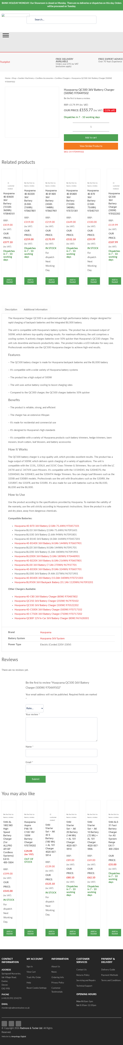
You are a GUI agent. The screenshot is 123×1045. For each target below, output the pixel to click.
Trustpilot (5, 62)
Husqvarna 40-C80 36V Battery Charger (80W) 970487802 (46, 596)
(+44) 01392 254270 (11, 998)
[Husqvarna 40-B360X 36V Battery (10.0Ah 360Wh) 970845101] (8, 172)
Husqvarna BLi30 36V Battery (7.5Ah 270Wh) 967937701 (46, 565)
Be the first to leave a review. (77, 98)
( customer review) (11, 186)
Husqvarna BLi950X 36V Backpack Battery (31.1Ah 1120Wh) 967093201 (54, 582)
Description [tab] (11, 309)
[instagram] (18, 1023)
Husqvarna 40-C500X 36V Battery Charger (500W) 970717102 (48, 609)
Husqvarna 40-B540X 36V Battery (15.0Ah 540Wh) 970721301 (72, 200)
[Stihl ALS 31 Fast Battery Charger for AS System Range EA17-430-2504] (114, 804)
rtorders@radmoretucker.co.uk (16, 1008)
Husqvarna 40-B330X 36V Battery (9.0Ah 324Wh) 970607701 (48, 569)
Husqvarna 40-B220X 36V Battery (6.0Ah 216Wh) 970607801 (30, 200)
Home (7, 78)
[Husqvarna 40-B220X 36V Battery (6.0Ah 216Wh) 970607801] (29, 172)
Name (29, 747)
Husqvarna (45, 632)
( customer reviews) (116, 186)
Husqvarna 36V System (52, 638)
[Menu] (6, 35)
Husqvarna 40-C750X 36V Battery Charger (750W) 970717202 (48, 614)
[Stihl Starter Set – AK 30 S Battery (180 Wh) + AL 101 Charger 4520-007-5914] (51, 804)
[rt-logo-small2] (16, 15)
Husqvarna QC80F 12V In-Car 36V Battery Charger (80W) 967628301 (52, 618)
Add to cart (91, 137)
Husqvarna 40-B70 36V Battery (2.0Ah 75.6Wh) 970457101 (93, 200)
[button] (91, 146)
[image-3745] (32, 112)
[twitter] (11, 1023)
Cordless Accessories (44, 78)
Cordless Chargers (62, 78)
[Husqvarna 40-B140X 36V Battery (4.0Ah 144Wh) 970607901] (51, 172)
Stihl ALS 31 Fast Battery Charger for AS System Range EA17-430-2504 (114, 835)
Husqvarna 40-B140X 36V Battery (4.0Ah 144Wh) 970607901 (51, 200)
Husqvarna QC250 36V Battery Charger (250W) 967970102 (47, 601)
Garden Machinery (26, 78)
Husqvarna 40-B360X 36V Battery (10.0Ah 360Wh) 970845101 (9, 203)
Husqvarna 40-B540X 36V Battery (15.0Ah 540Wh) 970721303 (49, 578)
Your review (33, 714)
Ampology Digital (18, 1036)
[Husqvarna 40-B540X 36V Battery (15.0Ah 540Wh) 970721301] (72, 172)
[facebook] (4, 1023)
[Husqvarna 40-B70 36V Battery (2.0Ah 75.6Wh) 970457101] (92, 172)
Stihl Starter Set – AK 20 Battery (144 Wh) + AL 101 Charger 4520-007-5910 (72, 835)
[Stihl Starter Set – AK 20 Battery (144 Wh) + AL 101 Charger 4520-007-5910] (72, 804)
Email (29, 762)
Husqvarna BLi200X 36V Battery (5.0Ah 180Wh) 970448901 (47, 556)
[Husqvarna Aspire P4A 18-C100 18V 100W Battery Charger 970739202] (29, 804)
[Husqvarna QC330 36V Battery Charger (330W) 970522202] (114, 172)
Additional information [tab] (35, 309)
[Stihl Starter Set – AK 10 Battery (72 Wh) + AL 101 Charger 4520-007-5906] (92, 804)
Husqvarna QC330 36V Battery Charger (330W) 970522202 (114, 203)
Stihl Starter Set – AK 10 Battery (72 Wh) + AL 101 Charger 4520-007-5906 (92, 835)
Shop (14, 78)
